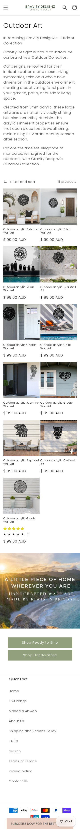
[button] (5, 7)
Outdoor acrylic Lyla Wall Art (58, 288)
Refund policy (20, 771)
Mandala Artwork (23, 711)
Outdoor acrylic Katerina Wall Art (20, 231)
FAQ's (13, 741)
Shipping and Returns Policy (32, 731)
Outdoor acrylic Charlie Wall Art (20, 346)
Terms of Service (23, 761)
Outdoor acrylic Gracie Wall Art (56, 404)
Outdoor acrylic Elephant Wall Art (21, 462)
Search (15, 751)
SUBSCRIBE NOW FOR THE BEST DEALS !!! (40, 823)
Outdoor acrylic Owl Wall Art (58, 462)
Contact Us (18, 781)
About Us (16, 721)
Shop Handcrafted (40, 655)
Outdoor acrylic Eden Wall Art (55, 231)
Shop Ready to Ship (40, 642)
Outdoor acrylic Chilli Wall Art (55, 346)
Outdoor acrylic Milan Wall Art (18, 288)
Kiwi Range (18, 701)
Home (14, 691)
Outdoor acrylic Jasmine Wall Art (21, 404)
